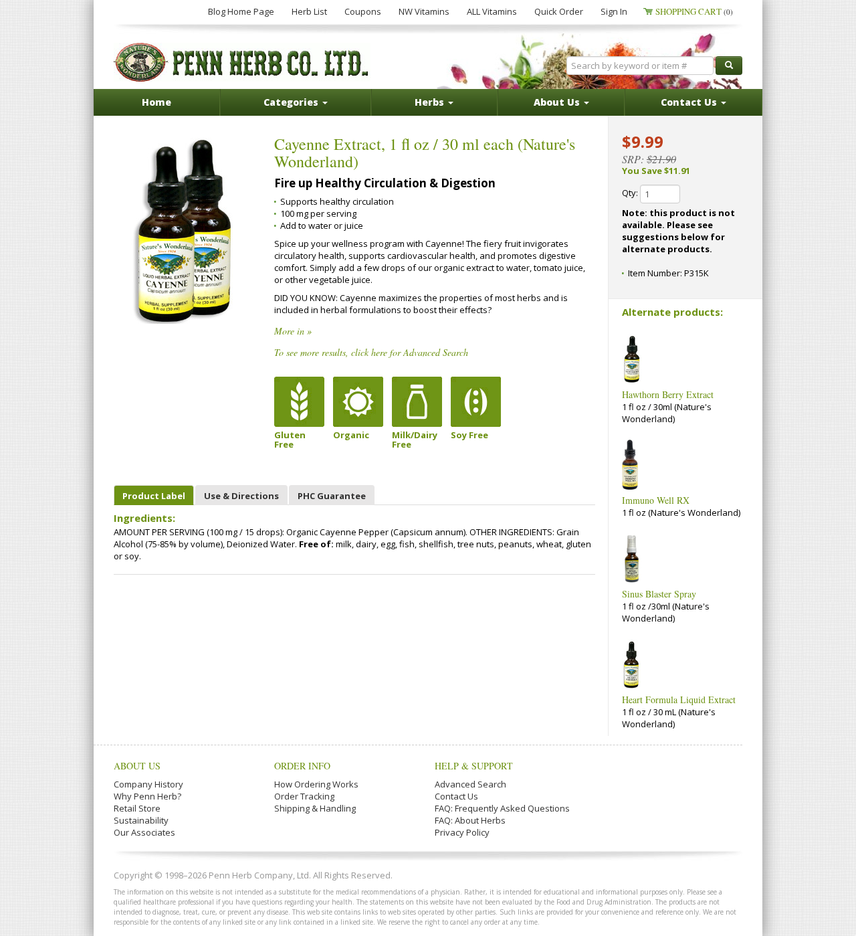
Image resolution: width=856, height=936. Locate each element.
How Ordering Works (316, 784)
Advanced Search (470, 784)
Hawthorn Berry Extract (668, 394)
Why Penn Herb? (147, 796)
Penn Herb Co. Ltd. (242, 62)
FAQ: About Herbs (470, 820)
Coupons (362, 11)
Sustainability (141, 820)
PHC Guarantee (332, 496)
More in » (293, 330)
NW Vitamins (424, 11)
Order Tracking (304, 796)
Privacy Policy (462, 832)
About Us (137, 765)
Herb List (309, 11)
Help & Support (474, 765)
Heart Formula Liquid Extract (679, 699)
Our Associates (144, 832)
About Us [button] (558, 102)
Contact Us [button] (690, 102)
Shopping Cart (694, 11)
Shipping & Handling (315, 808)
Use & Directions (241, 496)
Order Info (302, 765)
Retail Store (137, 808)
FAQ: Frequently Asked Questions (502, 808)
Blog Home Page (241, 11)
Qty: (631, 193)
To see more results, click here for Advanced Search (371, 352)
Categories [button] (292, 102)
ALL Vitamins (492, 11)
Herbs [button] (431, 102)
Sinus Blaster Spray (659, 593)
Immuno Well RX (655, 500)
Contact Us (456, 796)
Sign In (614, 11)
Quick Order (558, 11)
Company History (148, 784)
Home (156, 102)
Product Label (153, 496)
